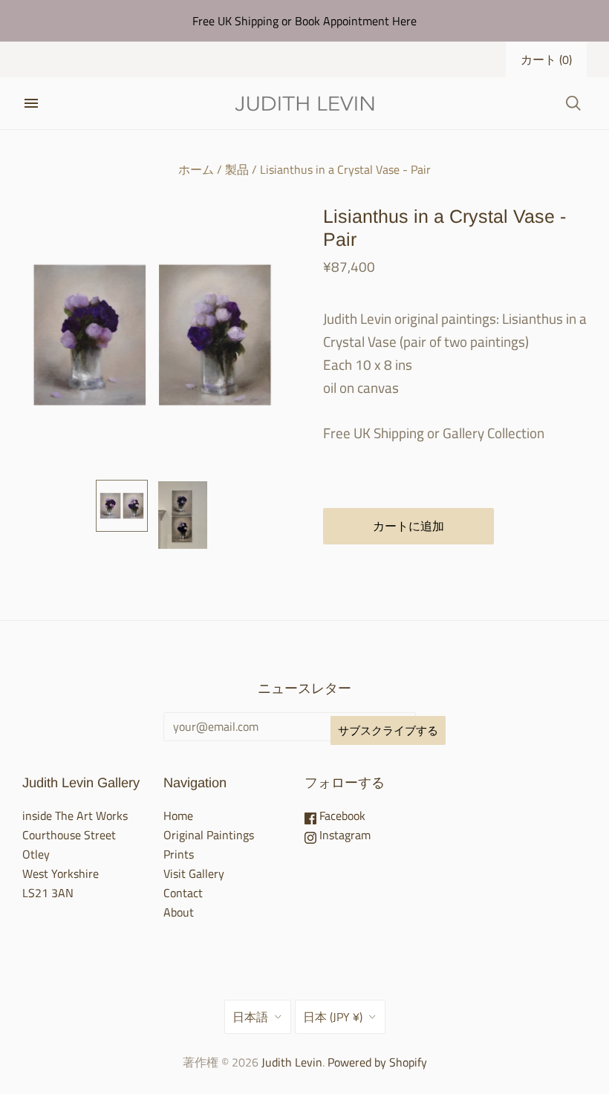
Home (178, 815)
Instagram (343, 835)
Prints (178, 854)
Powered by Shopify (377, 1062)
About (178, 912)
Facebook (340, 815)
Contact (183, 893)
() (546, 59)
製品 (237, 169)
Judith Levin (291, 1062)
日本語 (250, 1017)
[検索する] (573, 103)
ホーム (196, 169)
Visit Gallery (193, 873)
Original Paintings (208, 835)
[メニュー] (31, 103)
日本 (332, 1017)
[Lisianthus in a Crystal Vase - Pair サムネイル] (122, 506)
